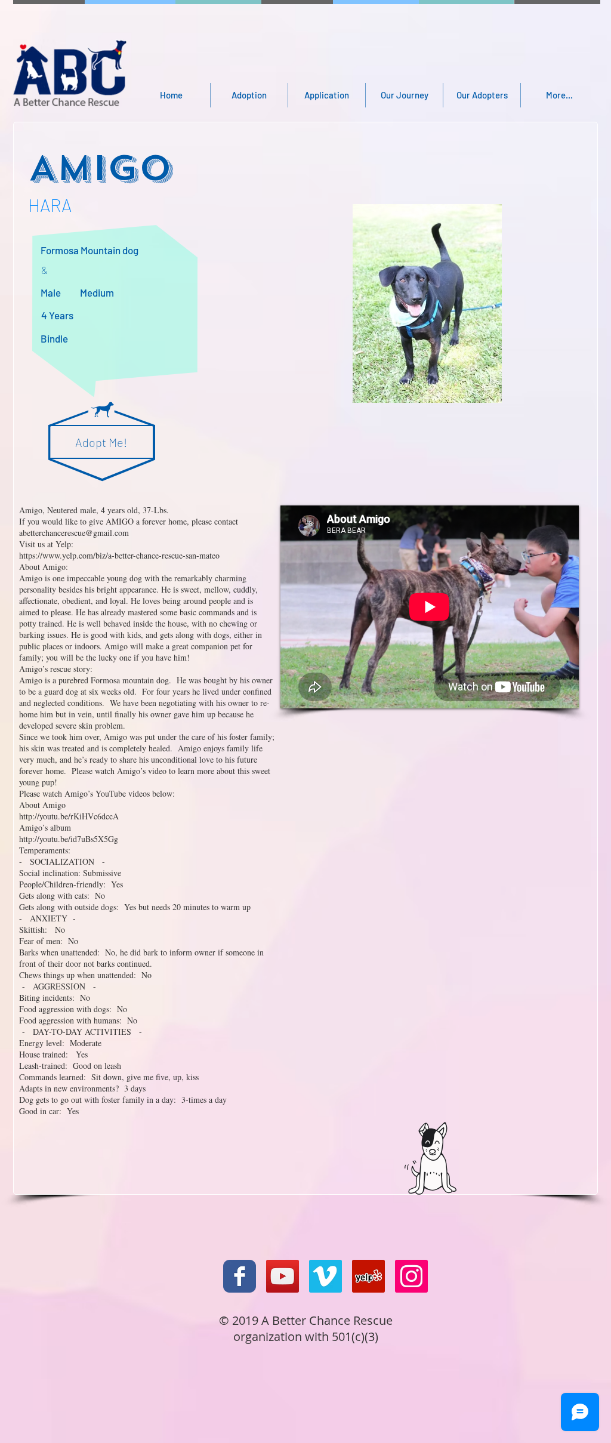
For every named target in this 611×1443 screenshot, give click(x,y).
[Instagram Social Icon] (411, 1276)
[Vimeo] (325, 1276)
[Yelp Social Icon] (368, 1276)
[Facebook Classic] (239, 1276)
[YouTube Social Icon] (282, 1276)
